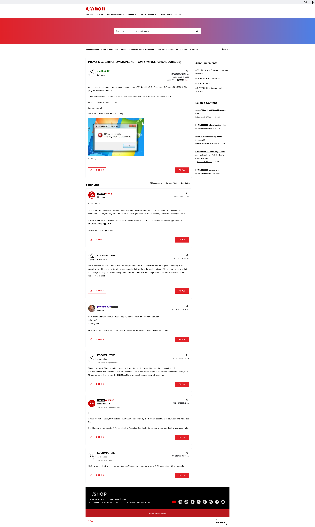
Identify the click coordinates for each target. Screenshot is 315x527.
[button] (191, 243)
